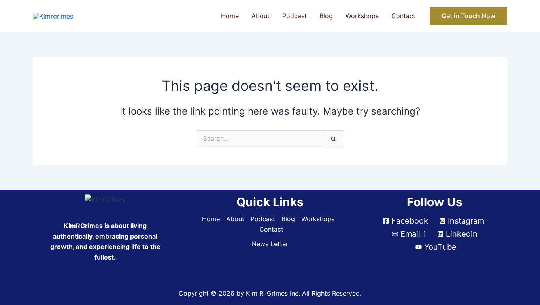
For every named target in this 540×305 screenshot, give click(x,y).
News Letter (270, 244)
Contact (403, 16)
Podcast (294, 16)
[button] (468, 16)
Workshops (362, 16)
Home (230, 16)
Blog (326, 16)
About (260, 16)
